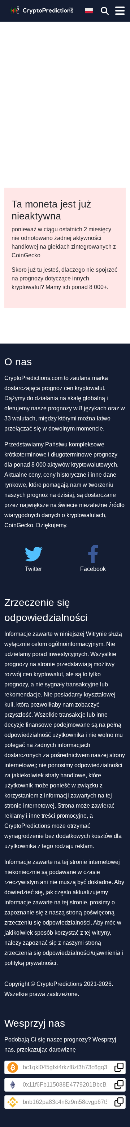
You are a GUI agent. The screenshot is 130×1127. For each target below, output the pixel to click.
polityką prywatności (30, 963)
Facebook (93, 569)
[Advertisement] (65, 69)
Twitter (33, 569)
